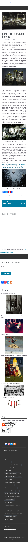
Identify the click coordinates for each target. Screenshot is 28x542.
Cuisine (19, 473)
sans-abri (19, 513)
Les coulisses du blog (14, 493)
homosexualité (13, 487)
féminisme (18, 482)
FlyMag (10, 539)
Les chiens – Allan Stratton (21, 203)
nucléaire (7, 508)
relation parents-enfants (10, 513)
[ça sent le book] (14, 3)
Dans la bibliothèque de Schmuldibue (13, 476)
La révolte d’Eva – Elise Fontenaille (7, 203)
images (21, 195)
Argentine (7, 465)
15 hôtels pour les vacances (8, 293)
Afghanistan (7, 462)
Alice (14, 39)
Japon (6, 493)
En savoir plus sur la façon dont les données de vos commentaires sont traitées (13, 251)
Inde (6, 490)
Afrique (13, 462)
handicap (18, 485)
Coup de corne (8, 470)
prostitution (7, 510)
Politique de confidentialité (10, 450)
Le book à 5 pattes (14, 195)
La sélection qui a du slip (7, 397)
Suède (14, 516)
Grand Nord (11, 485)
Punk (19, 510)
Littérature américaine (15, 496)
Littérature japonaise (9, 505)
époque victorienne (9, 519)
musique (18, 505)
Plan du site (7, 452)
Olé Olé (12, 508)
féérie (6, 485)
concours (7, 467)
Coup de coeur (13, 467)
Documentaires (6, 195)
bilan (12, 465)
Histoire (6, 487)
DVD (6, 479)
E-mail (3, 266)
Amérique (19, 462)
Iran (9, 490)
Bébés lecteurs (17, 465)
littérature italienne (9, 502)
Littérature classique (9, 499)
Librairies (7, 496)
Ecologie (10, 479)
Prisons (16, 508)
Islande (17, 490)
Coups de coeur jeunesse (10, 473)
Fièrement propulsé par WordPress (12, 537)
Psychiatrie (14, 510)
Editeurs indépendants (10, 482)
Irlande (12, 490)
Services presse (8, 516)
